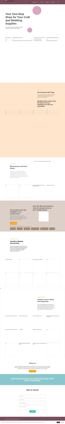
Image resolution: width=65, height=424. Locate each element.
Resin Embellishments (35, 228)
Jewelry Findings (52, 228)
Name (20, 394)
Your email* (21, 401)
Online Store (35, 2)
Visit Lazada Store (13, 223)
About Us (42, 2)
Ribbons (19, 228)
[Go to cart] (58, 2)
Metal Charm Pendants (44, 228)
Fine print (52, 2)
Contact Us (47, 2)
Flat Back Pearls (26, 228)
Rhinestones (13, 228)
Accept (58, 422)
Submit (32, 411)
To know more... (32, 371)
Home (30, 2)
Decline (62, 422)
